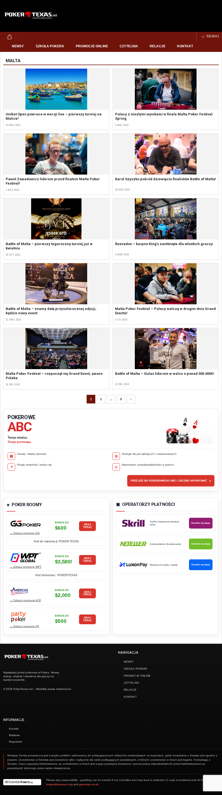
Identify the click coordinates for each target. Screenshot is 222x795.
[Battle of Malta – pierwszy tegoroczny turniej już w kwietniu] (56, 218)
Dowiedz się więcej (200, 523)
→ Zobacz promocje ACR (25, 600)
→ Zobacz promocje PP (24, 626)
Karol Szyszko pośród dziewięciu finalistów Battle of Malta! (165, 179)
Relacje (157, 46)
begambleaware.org (59, 784)
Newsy (18, 46)
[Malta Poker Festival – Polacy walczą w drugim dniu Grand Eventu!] (165, 283)
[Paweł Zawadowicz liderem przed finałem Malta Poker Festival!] (56, 154)
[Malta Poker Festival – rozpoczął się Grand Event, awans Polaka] (56, 348)
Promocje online (92, 46)
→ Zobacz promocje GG (25, 533)
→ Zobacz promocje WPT (25, 566)
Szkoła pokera (50, 46)
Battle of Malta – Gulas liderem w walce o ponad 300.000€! (164, 374)
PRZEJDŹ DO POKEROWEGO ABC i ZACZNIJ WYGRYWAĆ (171, 480)
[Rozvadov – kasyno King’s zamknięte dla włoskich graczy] (165, 218)
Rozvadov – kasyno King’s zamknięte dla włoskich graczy (164, 244)
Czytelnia (129, 46)
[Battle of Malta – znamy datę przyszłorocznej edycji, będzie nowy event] (56, 283)
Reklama (14, 735)
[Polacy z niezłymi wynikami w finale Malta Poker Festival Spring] (165, 89)
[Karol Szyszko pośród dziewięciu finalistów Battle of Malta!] (165, 154)
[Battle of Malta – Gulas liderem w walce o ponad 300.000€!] (165, 348)
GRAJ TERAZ (87, 526)
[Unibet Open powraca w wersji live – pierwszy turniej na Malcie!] (56, 89)
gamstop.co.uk (89, 784)
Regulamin (15, 741)
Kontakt (185, 46)
